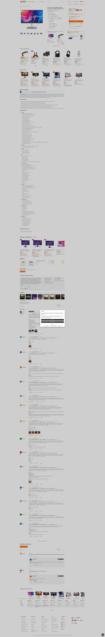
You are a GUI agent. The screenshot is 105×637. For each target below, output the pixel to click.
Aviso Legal (59, 325)
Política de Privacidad (53, 325)
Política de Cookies (46, 325)
